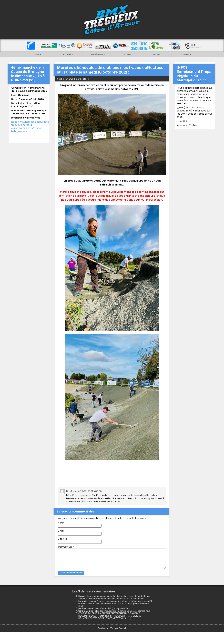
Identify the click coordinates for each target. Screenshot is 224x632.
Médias (156, 54)
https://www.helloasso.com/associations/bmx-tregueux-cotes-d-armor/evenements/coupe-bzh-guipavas (37, 126)
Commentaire (66, 546)
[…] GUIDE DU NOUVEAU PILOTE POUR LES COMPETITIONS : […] (109, 617)
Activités (67, 54)
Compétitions (97, 54)
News (38, 54)
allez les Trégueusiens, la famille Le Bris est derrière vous (122, 611)
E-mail (62, 530)
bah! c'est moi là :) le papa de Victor (112, 608)
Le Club (127, 54)
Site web (62, 538)
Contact (186, 54)
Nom (61, 522)
